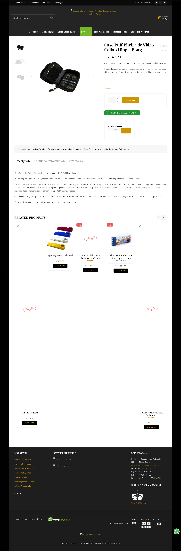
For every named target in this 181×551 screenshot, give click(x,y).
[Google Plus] (161, 2)
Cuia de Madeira (29, 412)
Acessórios (33, 149)
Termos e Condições (22, 464)
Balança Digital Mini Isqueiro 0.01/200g (90, 256)
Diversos (58, 149)
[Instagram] (165, 2)
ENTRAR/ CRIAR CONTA (142, 3)
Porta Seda (113, 149)
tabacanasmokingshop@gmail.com (145, 465)
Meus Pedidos (34, 3)
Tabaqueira (124, 149)
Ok (126, 131)
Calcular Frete (115, 126)
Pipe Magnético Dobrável (60, 255)
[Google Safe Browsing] (90, 534)
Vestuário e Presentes (72, 149)
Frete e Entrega (20, 477)
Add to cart (131, 100)
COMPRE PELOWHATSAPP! (123, 113)
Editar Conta (46, 3)
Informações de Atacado (24, 482)
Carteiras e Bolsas (46, 149)
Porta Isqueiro (102, 149)
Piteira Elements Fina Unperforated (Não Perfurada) (121, 258)
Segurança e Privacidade (24, 468)
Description (22, 160)
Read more (29, 423)
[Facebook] (156, 2)
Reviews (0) (76, 160)
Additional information (49, 160)
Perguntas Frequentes (23, 459)
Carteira (92, 149)
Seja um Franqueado (22, 486)
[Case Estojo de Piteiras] (2, 275)
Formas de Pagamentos (23, 473)
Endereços (59, 3)
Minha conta (20, 3)
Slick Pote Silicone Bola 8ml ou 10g (151, 414)
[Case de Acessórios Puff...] (179, 275)
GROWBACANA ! (139, 503)
